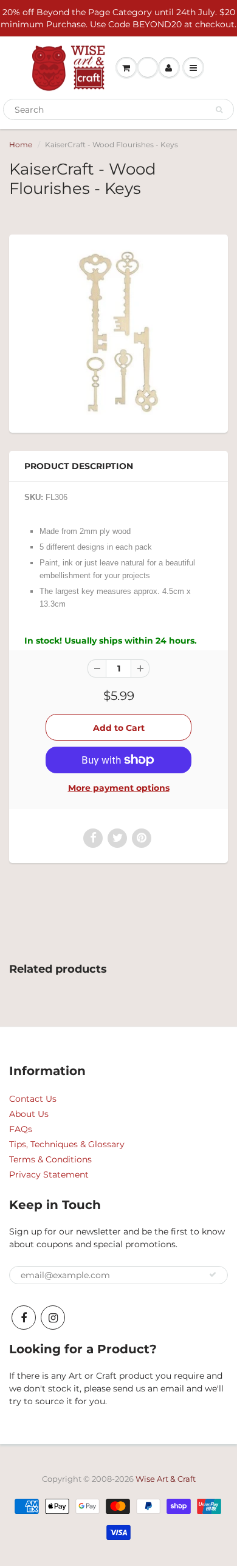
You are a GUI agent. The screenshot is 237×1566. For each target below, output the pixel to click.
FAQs (20, 1129)
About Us (29, 1113)
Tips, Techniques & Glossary (67, 1144)
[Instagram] (53, 1317)
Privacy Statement (49, 1174)
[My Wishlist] (148, 68)
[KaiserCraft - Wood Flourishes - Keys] (118, 332)
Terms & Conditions (50, 1159)
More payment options (119, 787)
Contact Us (33, 1098)
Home (20, 144)
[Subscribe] (212, 1274)
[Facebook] (24, 1317)
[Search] (219, 109)
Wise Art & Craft (166, 1479)
